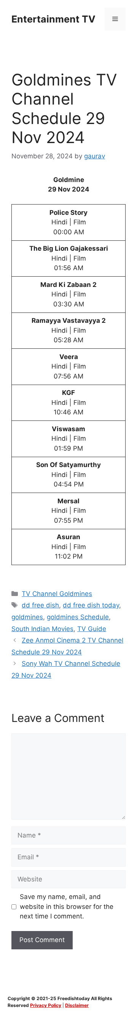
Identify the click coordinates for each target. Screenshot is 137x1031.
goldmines (27, 617)
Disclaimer (77, 1005)
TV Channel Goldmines (57, 594)
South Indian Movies (42, 629)
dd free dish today (91, 605)
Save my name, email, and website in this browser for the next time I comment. (66, 906)
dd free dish (40, 605)
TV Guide (91, 629)
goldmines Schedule (78, 617)
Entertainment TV (53, 19)
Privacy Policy (45, 1005)
